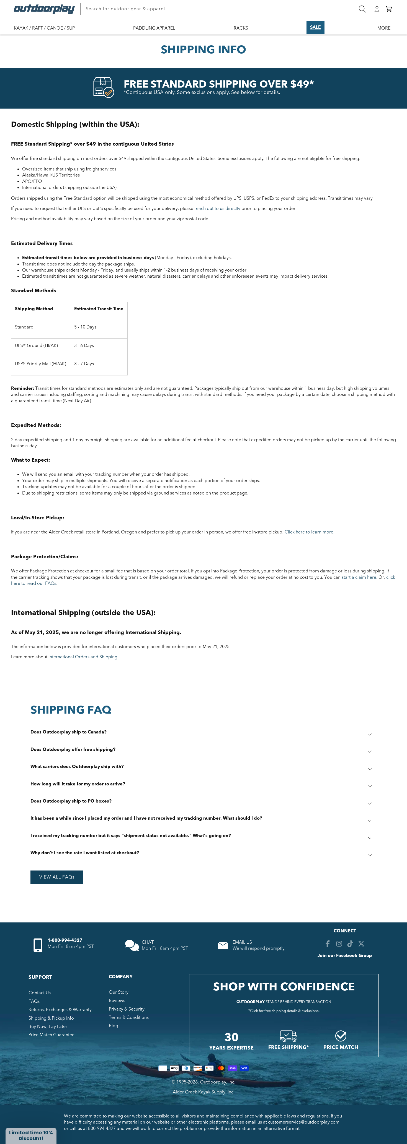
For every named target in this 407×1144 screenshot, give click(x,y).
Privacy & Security (127, 1009)
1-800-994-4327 (65, 940)
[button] (389, 9)
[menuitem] (47, 31)
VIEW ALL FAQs (56, 877)
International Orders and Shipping (82, 657)
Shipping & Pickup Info (51, 1018)
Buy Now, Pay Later (48, 1027)
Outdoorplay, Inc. (217, 1082)
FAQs (34, 1001)
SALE (315, 27)
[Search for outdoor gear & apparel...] (362, 9)
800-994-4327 (102, 1128)
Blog (113, 1026)
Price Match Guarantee (51, 1035)
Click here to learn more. (309, 532)
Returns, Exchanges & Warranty (60, 1010)
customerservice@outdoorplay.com (303, 1122)
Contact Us (40, 993)
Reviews (117, 1001)
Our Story (118, 992)
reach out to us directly (217, 209)
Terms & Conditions (129, 1017)
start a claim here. (359, 577)
